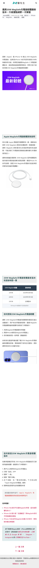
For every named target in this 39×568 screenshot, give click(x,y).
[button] (36, 3)
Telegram (29, 534)
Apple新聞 (6, 15)
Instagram (8, 537)
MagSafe (9, 17)
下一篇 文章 (19, 551)
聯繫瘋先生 (16, 564)
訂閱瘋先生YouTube (22, 537)
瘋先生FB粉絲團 (23, 532)
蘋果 (23, 17)
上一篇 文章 (19, 547)
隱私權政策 (23, 564)
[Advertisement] (19, 36)
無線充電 (16, 17)
